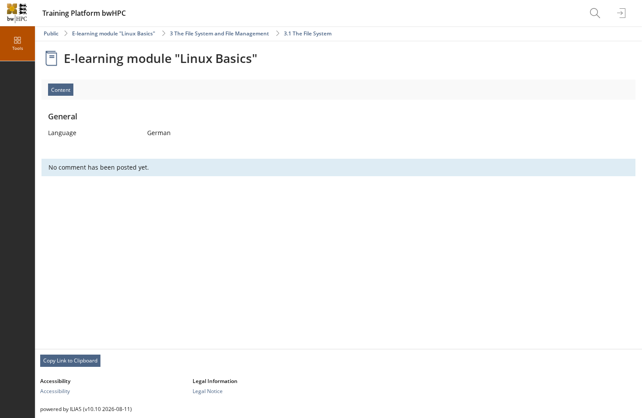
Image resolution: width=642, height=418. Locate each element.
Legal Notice (208, 391)
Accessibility (55, 391)
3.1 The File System (307, 33)
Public (51, 33)
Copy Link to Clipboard (70, 360)
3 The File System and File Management (219, 33)
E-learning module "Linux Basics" (113, 33)
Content (60, 90)
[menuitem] (596, 13)
